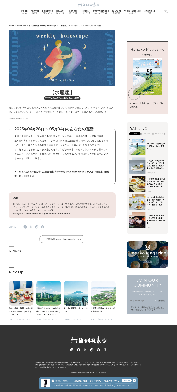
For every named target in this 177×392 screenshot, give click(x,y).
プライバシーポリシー (155, 307)
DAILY (135, 133)
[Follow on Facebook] (78, 350)
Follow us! (147, 261)
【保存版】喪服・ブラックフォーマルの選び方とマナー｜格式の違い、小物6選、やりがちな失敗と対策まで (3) (96, 381)
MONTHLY (159, 133)
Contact (63, 367)
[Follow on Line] (98, 350)
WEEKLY (147, 133)
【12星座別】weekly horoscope (42, 26)
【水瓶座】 (63, 26)
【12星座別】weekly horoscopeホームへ (62, 239)
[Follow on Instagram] (72, 350)
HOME (12, 26)
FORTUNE (21, 26)
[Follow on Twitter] (85, 350)
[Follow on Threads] (105, 350)
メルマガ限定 (96, 172)
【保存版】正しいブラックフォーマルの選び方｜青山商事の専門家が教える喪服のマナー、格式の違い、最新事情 (64, 385)
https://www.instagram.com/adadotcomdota (48, 213)
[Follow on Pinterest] (91, 350)
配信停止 (161, 300)
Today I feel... (61, 381)
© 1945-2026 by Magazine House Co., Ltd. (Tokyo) (88, 372)
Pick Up (16, 272)
